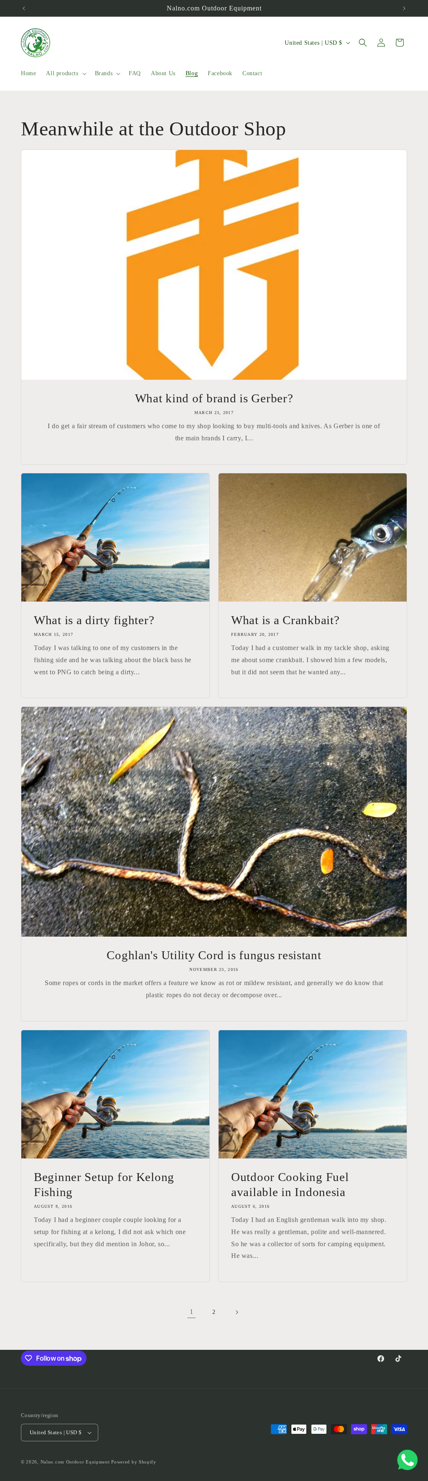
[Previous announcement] (24, 8)
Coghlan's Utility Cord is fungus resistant (214, 955)
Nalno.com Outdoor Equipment (75, 1461)
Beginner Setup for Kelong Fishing (104, 1184)
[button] (65, 73)
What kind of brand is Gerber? (214, 398)
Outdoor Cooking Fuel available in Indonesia (290, 1184)
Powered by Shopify (133, 1461)
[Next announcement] (404, 8)
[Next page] (236, 1312)
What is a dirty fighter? (94, 620)
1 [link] (192, 1311)
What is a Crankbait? (285, 620)
